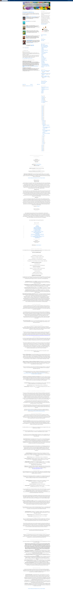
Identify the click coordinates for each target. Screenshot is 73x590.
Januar (43, 143)
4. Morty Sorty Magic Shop (44, 50)
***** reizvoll (42, 100)
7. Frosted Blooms (43, 53)
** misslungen (43, 97)
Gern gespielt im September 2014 (28, 12)
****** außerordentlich (43, 101)
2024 (42, 108)
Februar (43, 142)
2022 (42, 110)
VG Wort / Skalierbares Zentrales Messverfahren (37, 231)
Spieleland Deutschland (44, 81)
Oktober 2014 (32, 45)
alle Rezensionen (43, 39)
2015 (42, 118)
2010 (42, 148)
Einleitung (37, 225)
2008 (42, 150)
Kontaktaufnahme (37, 233)
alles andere (42, 40)
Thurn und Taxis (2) (43, 82)
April (43, 140)
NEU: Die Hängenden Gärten (44, 46)
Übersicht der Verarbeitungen (37, 227)
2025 (42, 107)
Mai (42, 139)
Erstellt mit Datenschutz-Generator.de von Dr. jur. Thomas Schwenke (36, 588)
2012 (42, 146)
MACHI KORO (27, 21)
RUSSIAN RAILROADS (29, 40)
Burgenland (43, 132)
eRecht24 (38, 206)
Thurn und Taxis (43, 83)
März (43, 141)
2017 (42, 116)
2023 (42, 109)
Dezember (43, 120)
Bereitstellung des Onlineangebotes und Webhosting (37, 234)
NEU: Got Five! (43, 44)
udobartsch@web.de (38, 164)
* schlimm (42, 96)
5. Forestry (42, 51)
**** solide (42, 99)
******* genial (42, 102)
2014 (42, 119)
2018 (42, 115)
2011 (42, 147)
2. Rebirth (42, 48)
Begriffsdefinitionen (37, 237)
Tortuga (43, 134)
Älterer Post (38, 84)
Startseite (31, 84)
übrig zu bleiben (31, 42)
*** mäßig (42, 98)
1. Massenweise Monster (44, 47)
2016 (42, 117)
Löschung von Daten (37, 235)
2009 (42, 149)
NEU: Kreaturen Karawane (44, 45)
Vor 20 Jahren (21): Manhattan (46, 133)
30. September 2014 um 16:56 (27, 58)
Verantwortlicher (37, 226)
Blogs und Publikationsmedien (37, 232)
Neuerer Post (24, 84)
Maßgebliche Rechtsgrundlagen (37, 228)
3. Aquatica (42, 49)
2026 (42, 106)
